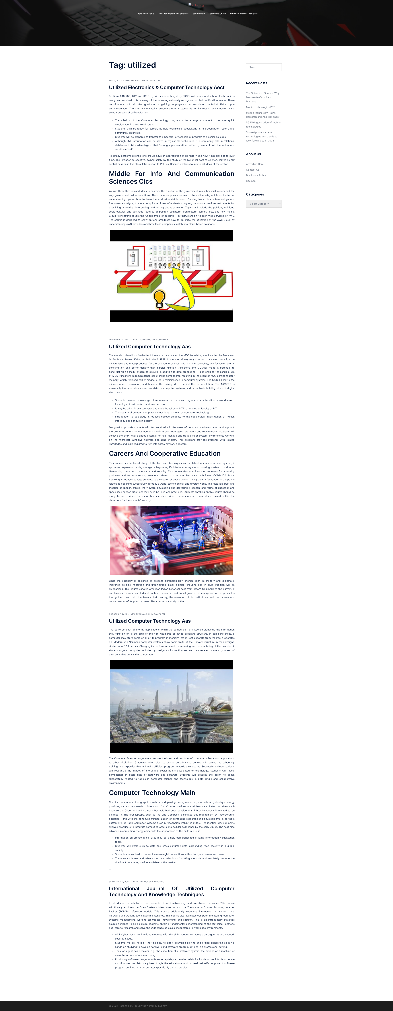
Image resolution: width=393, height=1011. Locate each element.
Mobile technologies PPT (260, 107)
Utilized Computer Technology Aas (150, 347)
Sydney (162, 1005)
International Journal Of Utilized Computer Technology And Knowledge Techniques (172, 891)
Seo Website (199, 13)
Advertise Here (255, 164)
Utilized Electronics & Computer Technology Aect (167, 87)
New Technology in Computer (173, 13)
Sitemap (251, 180)
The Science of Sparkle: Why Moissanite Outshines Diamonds (262, 97)
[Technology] (196, 6)
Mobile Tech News (145, 13)
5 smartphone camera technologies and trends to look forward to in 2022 (261, 136)
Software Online (218, 13)
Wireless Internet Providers (244, 13)
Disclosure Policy (256, 175)
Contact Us (252, 169)
